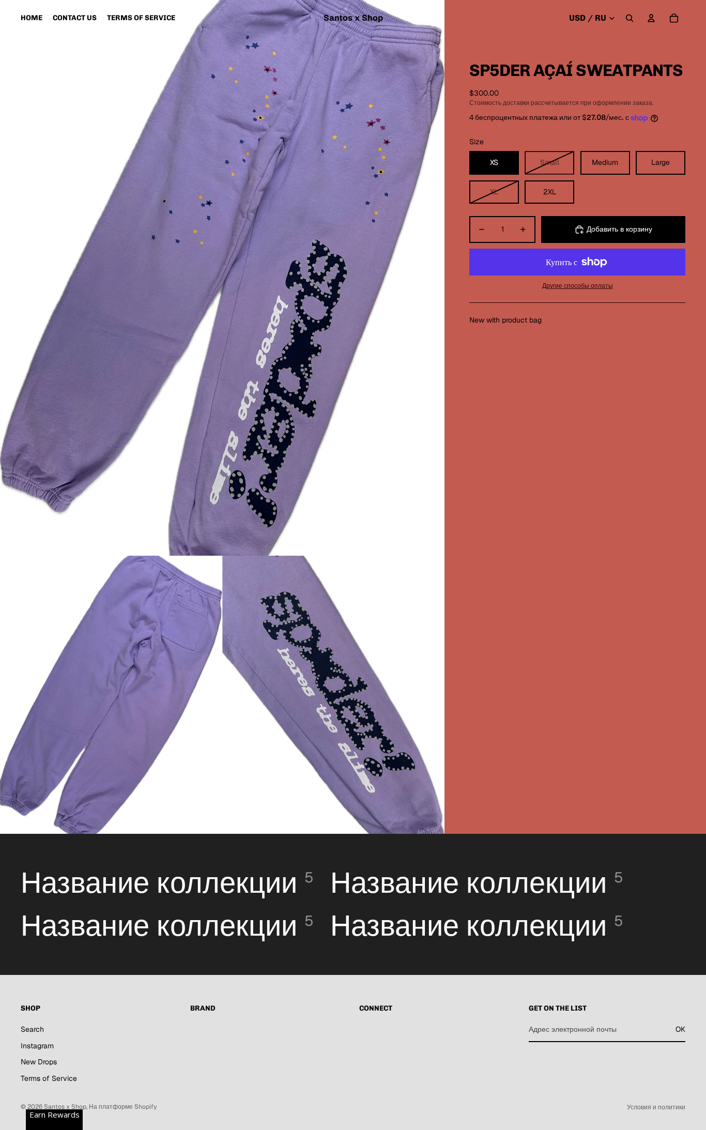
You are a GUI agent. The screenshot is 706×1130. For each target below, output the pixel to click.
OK (680, 1029)
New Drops (39, 1061)
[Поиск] (629, 18)
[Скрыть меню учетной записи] (651, 18)
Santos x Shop (65, 1107)
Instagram (37, 1045)
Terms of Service (49, 1078)
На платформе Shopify (123, 1107)
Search (32, 1029)
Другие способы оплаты (577, 285)
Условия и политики (656, 1107)
